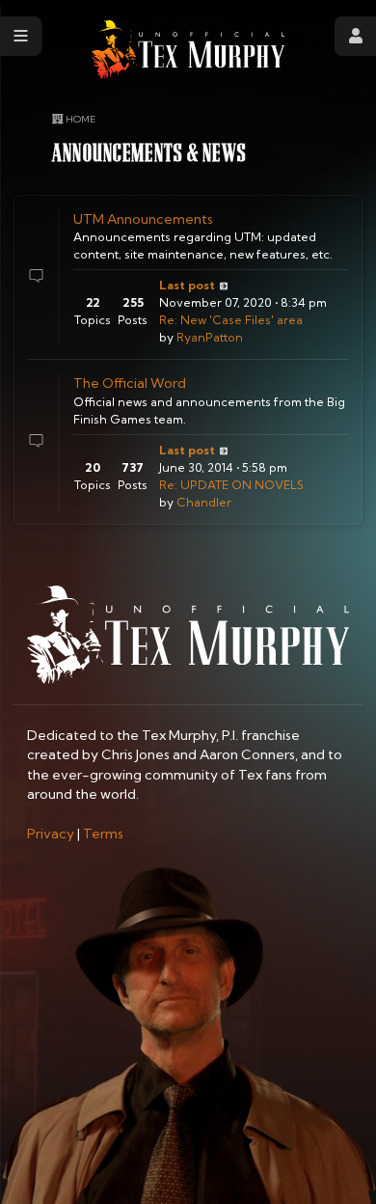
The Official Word (129, 383)
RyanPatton (209, 337)
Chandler (203, 502)
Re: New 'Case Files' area (231, 320)
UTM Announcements (143, 219)
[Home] (188, 49)
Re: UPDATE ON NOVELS (231, 485)
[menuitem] (50, 833)
